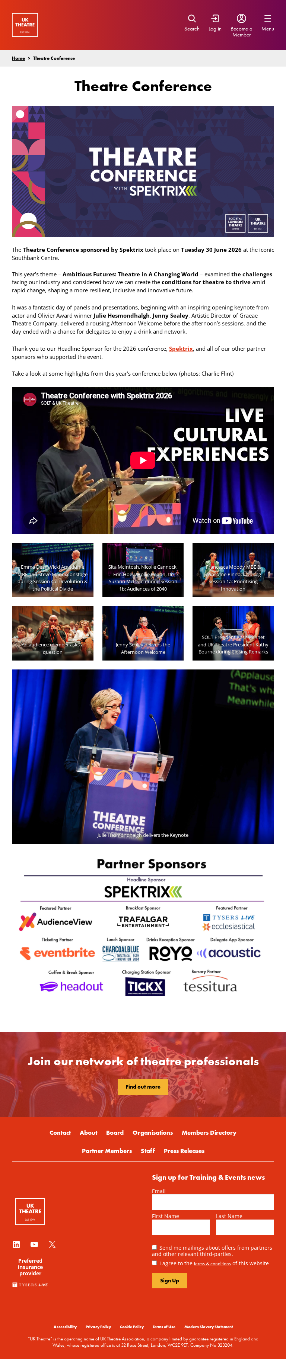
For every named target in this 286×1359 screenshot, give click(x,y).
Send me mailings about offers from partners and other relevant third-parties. (212, 1250)
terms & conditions (212, 1263)
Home (18, 58)
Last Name (229, 1216)
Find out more (143, 1086)
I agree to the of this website (214, 1263)
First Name (165, 1216)
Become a (241, 28)
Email (159, 1191)
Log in (215, 28)
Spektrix (181, 348)
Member (241, 34)
